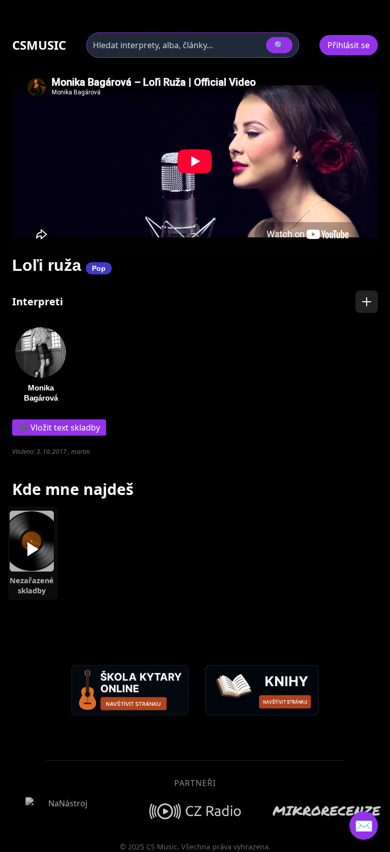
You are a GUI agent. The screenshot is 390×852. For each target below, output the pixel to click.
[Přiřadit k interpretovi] (366, 302)
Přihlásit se (349, 45)
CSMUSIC (39, 45)
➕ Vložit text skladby (59, 427)
